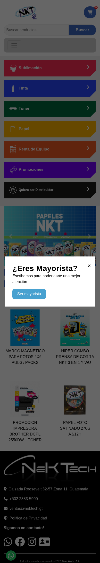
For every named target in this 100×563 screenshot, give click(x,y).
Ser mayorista (29, 294)
